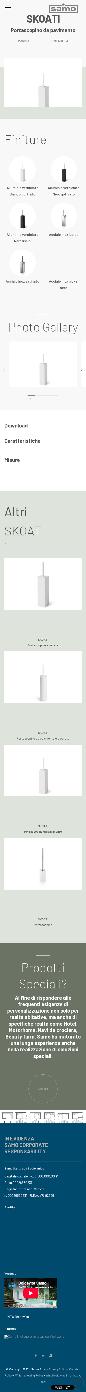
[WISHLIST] (77, 1383)
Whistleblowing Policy (29, 1375)
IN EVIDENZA (19, 1138)
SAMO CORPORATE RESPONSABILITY (26, 1148)
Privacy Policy (58, 1369)
